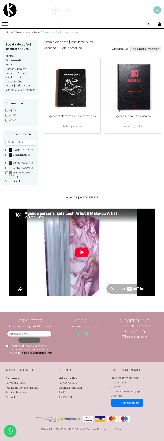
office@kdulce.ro (137, 336)
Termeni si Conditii (17, 382)
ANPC (62, 392)
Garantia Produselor (70, 387)
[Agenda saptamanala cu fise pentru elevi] (72, 87)
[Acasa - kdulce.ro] (23, 10)
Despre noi (12, 378)
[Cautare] (157, 10)
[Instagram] (85, 334)
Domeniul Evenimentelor (20, 89)
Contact (10, 397)
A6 (11, 120)
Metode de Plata (68, 378)
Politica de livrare (16, 392)
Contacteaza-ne (130, 402)
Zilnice (9, 55)
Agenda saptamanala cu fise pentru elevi (72, 116)
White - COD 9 (21, 167)
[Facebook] (78, 334)
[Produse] (5, 25)
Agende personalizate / (29, 32)
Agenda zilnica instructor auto (133, 116)
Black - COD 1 (21, 149)
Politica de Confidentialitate (36, 352)
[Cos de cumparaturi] (159, 24)
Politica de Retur (68, 382)
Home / (10, 32)
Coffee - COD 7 (21, 162)
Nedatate (10, 64)
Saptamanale (13, 60)
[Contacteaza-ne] (149, 24)
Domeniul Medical (16, 73)
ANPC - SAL (66, 397)
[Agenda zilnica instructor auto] (133, 87)
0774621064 (137, 331)
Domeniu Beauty (15, 68)
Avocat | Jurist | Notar (17, 85)
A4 (10, 115)
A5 (10, 110)
